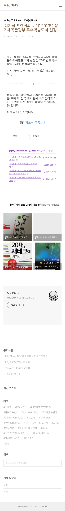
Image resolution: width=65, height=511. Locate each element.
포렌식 (31, 417)
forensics (45, 417)
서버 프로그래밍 (12, 422)
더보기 (6, 444)
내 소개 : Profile (11, 374)
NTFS (8, 407)
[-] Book (32, 150)
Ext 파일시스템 (41, 433)
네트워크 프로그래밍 (41, 407)
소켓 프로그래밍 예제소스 (17, 433)
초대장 (56, 422)
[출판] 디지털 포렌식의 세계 (16, 362)
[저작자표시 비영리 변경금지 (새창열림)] (48, 136)
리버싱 (45, 428)
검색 (58, 463)
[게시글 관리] (24, 136)
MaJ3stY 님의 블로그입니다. (21, 298)
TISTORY (33, 506)
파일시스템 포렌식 (28, 428)
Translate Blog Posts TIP (17, 368)
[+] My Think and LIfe (18, 150)
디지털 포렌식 (50, 412)
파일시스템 (21, 407)
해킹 (27, 422)
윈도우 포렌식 (11, 412)
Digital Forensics (14, 417)
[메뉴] (61, 5)
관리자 (44, 506)
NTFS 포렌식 (41, 422)
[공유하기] (20, 136)
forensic (9, 428)
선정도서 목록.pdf (34, 122)
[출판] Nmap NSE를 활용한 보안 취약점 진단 (25, 356)
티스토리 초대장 (12, 438)
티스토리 (29, 438)
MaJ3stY (11, 5)
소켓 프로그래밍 (30, 412)
